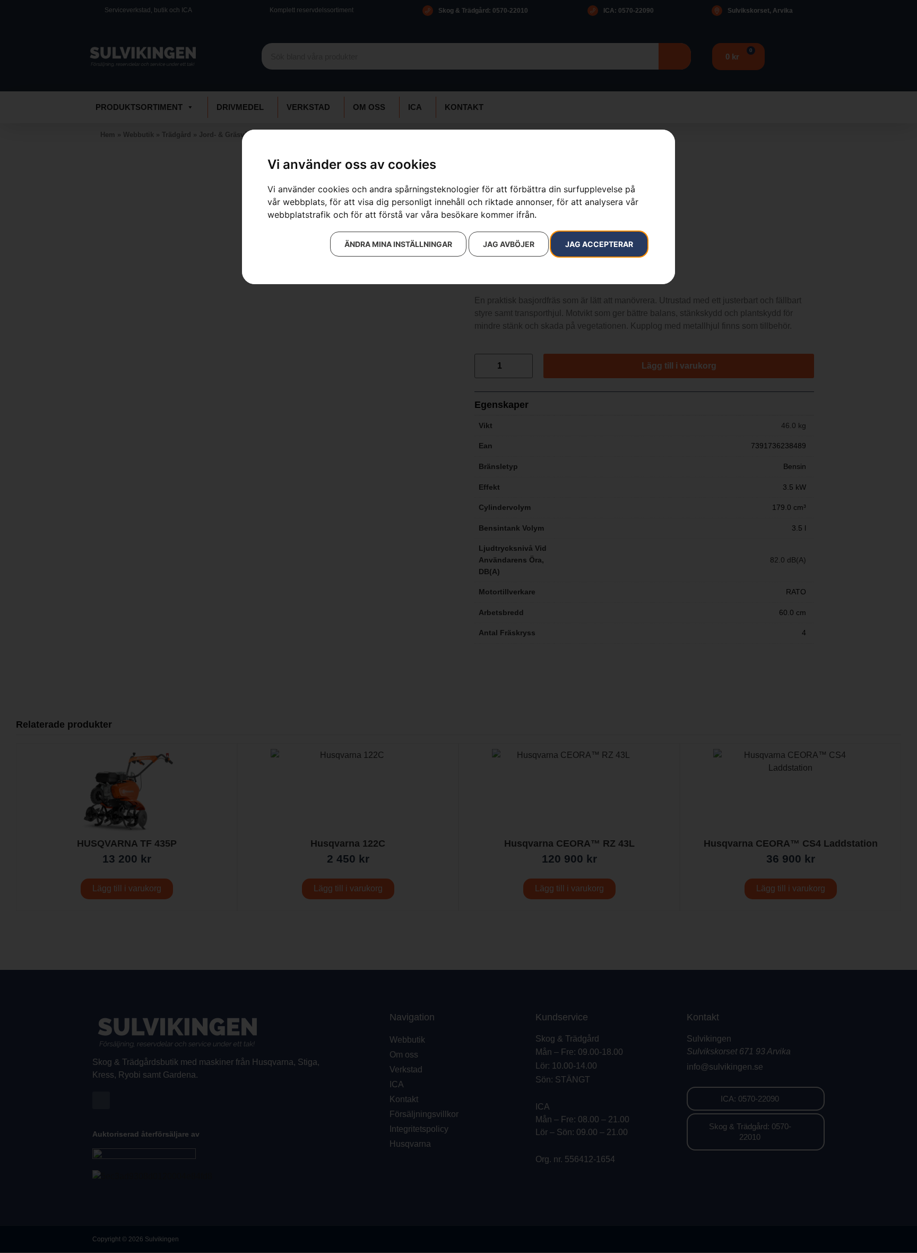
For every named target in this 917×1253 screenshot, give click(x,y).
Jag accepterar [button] (599, 244)
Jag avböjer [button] (508, 244)
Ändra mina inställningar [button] (398, 244)
